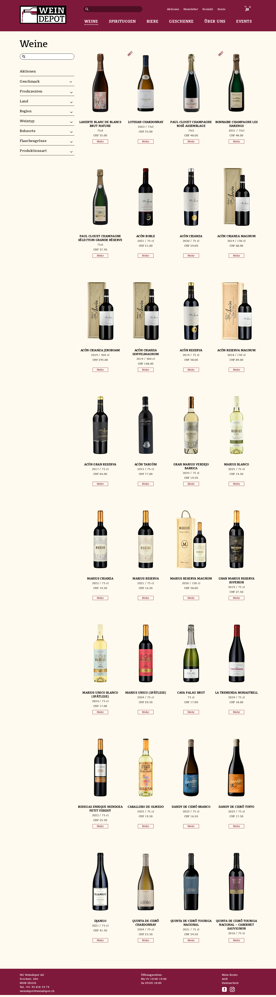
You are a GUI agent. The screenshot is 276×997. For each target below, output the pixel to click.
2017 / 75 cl (100, 469)
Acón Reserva (191, 350)
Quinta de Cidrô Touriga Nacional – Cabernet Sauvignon (236, 924)
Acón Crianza (191, 236)
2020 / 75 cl (191, 240)
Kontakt (207, 9)
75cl (100, 130)
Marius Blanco (236, 464)
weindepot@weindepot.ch (37, 991)
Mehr (100, 141)
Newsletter (190, 9)
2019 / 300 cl (146, 358)
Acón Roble (145, 236)
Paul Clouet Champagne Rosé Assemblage (191, 123)
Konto (222, 9)
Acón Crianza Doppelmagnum (146, 352)
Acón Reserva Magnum (236, 350)
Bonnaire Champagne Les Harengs (236, 123)
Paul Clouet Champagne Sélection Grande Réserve (100, 238)
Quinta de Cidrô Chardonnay (145, 922)
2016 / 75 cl (236, 933)
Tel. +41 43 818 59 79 (34, 987)
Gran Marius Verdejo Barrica (191, 466)
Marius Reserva (146, 578)
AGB (225, 978)
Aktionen (173, 9)
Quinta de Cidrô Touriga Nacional (191, 922)
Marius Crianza (100, 578)
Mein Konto (230, 974)
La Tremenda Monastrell (236, 692)
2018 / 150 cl (237, 355)
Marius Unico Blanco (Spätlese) (100, 694)
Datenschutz (230, 982)
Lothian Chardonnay (145, 122)
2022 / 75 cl (100, 583)
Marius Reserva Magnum (191, 578)
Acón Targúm (146, 464)
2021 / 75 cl (145, 240)
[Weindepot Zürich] (43, 14)
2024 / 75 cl (100, 701)
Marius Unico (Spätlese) (145, 692)
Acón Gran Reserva (100, 464)
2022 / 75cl (145, 126)
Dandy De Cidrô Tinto (236, 806)
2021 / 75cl (236, 130)
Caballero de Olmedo (146, 806)
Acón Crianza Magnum (236, 236)
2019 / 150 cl (237, 240)
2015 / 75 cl (145, 469)
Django (100, 920)
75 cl (191, 697)
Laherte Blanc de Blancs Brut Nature (100, 123)
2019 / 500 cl (100, 355)
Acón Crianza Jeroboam (100, 350)
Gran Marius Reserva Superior (236, 580)
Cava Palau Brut (191, 692)
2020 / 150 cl (191, 583)
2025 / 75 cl (236, 469)
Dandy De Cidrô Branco (191, 806)
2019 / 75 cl (191, 355)
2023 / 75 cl (191, 472)
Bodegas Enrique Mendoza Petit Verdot (100, 808)
